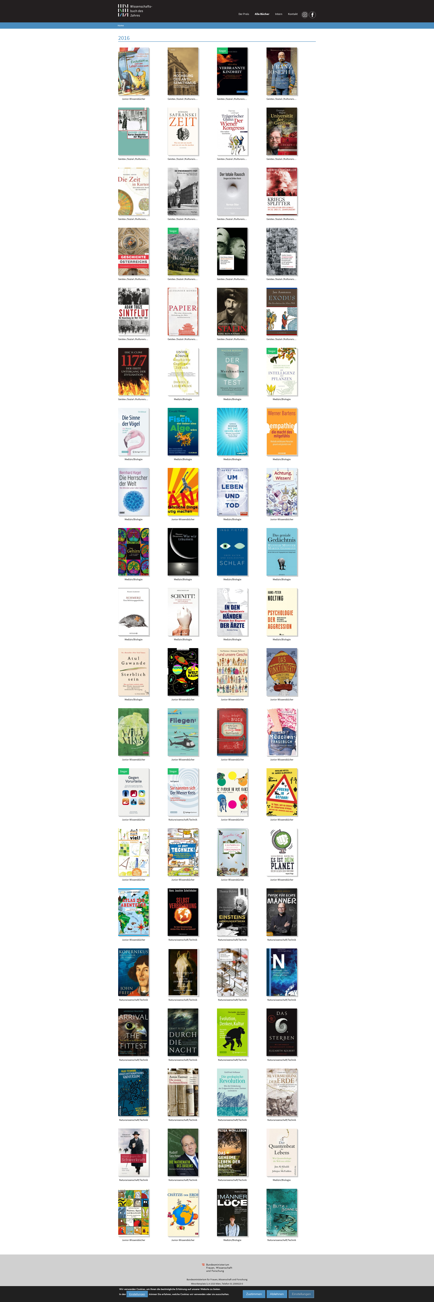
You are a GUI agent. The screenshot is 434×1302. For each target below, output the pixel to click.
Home (121, 25)
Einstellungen (137, 1294)
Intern (278, 14)
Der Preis (244, 14)
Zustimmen (254, 1294)
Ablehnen (277, 1294)
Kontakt (293, 14)
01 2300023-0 (236, 1283)
